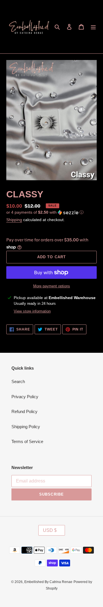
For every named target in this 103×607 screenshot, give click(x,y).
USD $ (50, 530)
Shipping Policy (25, 426)
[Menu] (93, 27)
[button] (45, 212)
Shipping (14, 219)
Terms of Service (27, 441)
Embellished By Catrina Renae (48, 582)
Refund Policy (24, 411)
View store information (32, 311)
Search (18, 381)
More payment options (51, 286)
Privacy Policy (24, 396)
